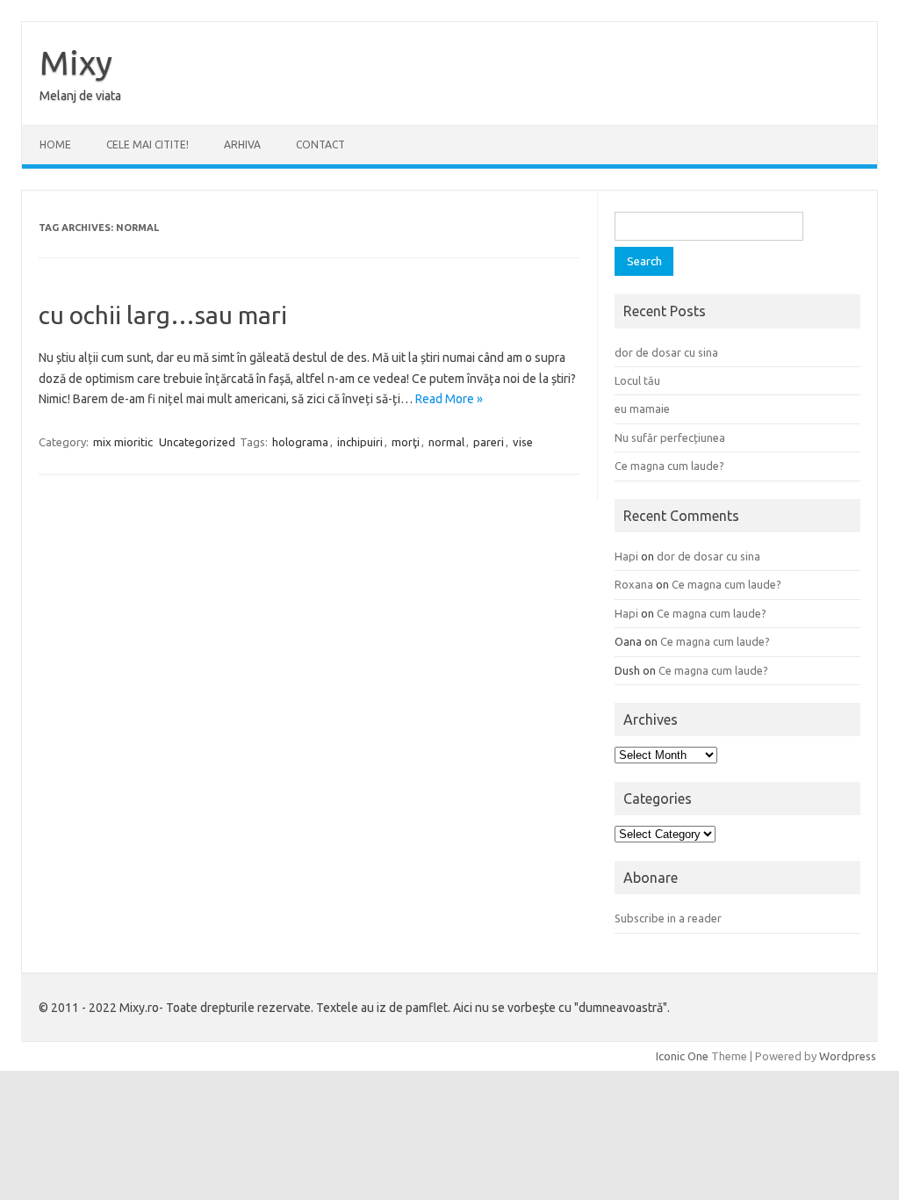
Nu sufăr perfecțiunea (670, 437)
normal (446, 442)
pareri (488, 442)
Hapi (626, 556)
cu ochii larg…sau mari (163, 315)
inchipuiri (360, 442)
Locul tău (637, 380)
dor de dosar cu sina (666, 352)
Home (55, 144)
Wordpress (847, 1056)
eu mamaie (642, 408)
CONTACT (320, 144)
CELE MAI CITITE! (147, 144)
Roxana (634, 584)
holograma (300, 442)
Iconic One (682, 1056)
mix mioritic (123, 442)
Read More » (449, 399)
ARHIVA (242, 144)
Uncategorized (197, 442)
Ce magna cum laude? (669, 465)
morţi (406, 442)
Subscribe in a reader (668, 918)
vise (523, 442)
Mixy (76, 62)
